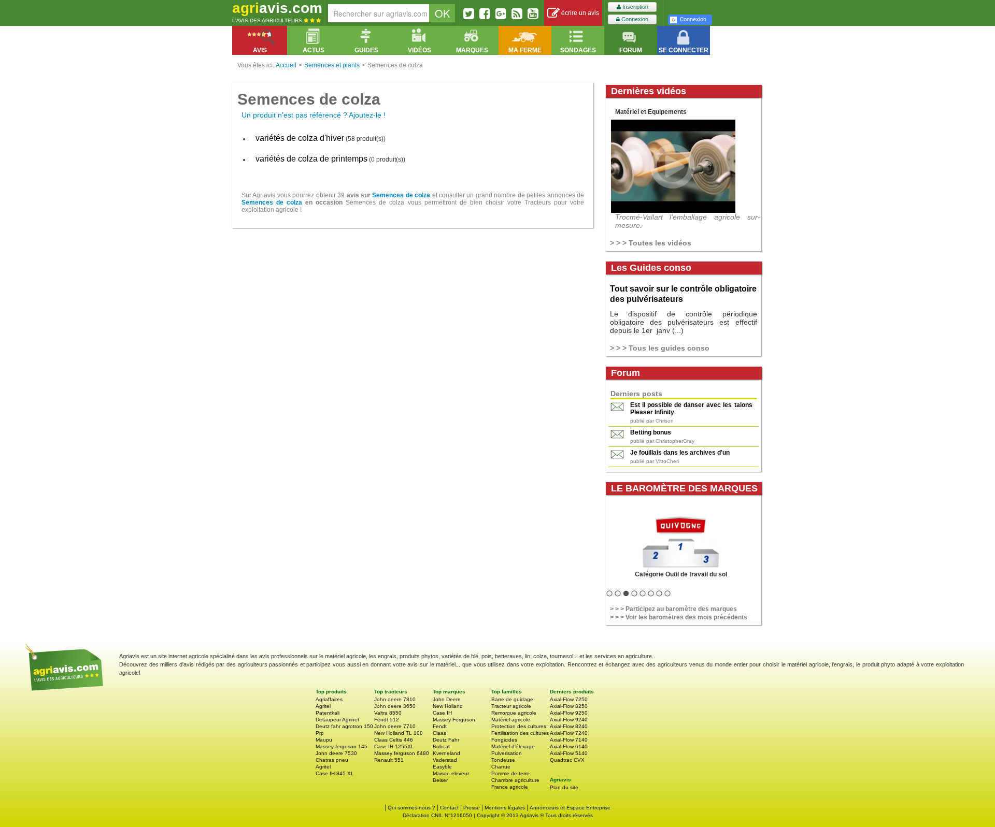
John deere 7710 (395, 726)
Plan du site (564, 787)
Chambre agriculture (515, 780)
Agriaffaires (329, 699)
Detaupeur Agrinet (337, 719)
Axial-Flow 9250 (569, 713)
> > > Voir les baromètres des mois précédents (678, 617)
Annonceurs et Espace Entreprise (570, 807)
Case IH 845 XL (335, 773)
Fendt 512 (386, 719)
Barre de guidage (512, 699)
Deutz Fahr (446, 740)
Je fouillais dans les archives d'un (680, 452)
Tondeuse (503, 760)
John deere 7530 (336, 753)
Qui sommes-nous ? (411, 807)
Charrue (500, 767)
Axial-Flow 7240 (569, 733)
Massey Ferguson (454, 719)
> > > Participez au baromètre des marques (673, 609)
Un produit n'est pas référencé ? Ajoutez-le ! (313, 115)
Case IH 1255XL (394, 746)
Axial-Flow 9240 (569, 719)
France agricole (509, 787)
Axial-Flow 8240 (569, 726)
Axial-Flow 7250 (569, 699)
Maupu (324, 740)
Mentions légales (505, 807)
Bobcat (441, 746)
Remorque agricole (513, 713)
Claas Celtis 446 (393, 740)
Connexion (634, 19)
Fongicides (504, 740)
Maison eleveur (451, 773)
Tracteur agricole (511, 706)
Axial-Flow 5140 (569, 753)
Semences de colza (401, 195)
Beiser (440, 780)
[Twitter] (468, 13)
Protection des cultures (518, 726)
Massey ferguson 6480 (401, 753)
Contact (449, 807)
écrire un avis (579, 13)
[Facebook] (484, 13)
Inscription (634, 7)
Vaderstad (445, 760)
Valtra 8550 (388, 713)
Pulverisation (506, 753)
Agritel (323, 706)
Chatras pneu (332, 760)
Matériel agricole (510, 719)
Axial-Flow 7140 (569, 740)
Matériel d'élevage (513, 746)
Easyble (442, 767)
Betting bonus (650, 432)
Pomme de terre (510, 773)
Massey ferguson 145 (341, 746)
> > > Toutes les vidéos (650, 243)
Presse (471, 807)
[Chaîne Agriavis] (533, 13)
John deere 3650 (395, 706)
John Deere (447, 699)
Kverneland (446, 753)
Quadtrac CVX (567, 760)
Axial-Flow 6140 (569, 746)
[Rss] (516, 13)
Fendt (440, 726)
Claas (439, 733)
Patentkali (327, 713)
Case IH (442, 713)
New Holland (448, 706)
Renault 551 (389, 760)
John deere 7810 (395, 699)
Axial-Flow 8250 (569, 706)
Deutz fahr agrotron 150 (344, 726)
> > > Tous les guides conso (659, 348)
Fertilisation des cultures (520, 733)
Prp (320, 733)
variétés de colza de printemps (311, 158)
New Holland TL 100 (398, 733)
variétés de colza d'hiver (299, 138)
